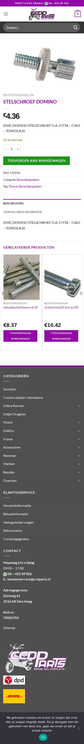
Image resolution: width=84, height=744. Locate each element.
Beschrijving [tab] (13, 203)
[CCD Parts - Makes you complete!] (42, 14)
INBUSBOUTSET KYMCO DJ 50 (20, 307)
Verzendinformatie (17, 505)
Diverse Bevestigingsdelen (25, 186)
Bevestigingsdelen (18, 95)
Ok (43, 737)
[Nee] (78, 729)
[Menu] (5, 14)
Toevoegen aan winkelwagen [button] (20, 336)
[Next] (81, 302)
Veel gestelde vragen (18, 522)
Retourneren (12, 530)
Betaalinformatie (15, 514)
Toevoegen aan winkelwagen (37, 160)
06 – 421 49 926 (59, 3)
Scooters (9, 389)
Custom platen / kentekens (23, 397)
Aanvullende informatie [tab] (22, 212)
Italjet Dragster (14, 414)
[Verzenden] (75, 27)
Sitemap (9, 628)
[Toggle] (79, 405)
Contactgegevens (16, 539)
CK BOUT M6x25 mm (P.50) (61, 307)
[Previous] (3, 302)
